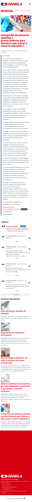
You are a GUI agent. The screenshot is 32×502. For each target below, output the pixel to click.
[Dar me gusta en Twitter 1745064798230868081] (13, 242)
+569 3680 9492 (6, 489)
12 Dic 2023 (9, 248)
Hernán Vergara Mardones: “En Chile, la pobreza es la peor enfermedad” (14, 360)
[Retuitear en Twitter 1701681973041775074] (9, 291)
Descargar (24, 209)
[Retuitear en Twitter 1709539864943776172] (9, 275)
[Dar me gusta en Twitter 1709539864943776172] (13, 275)
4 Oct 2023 (8, 265)
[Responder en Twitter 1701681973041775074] (6, 291)
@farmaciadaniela (21, 236)
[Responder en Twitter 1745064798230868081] (6, 242)
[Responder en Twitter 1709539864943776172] (6, 275)
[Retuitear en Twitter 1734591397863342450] (9, 259)
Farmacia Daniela (11, 236)
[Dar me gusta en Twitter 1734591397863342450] (13, 259)
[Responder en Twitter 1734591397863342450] (6, 259)
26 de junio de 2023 (6, 51)
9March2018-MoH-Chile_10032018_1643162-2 (12, 208)
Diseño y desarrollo (15, 498)
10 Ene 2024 (9, 238)
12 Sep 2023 (9, 282)
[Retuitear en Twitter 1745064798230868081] (9, 242)
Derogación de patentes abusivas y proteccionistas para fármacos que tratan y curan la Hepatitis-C (15, 416)
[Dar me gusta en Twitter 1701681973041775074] (13, 291)
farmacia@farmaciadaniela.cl (9, 487)
